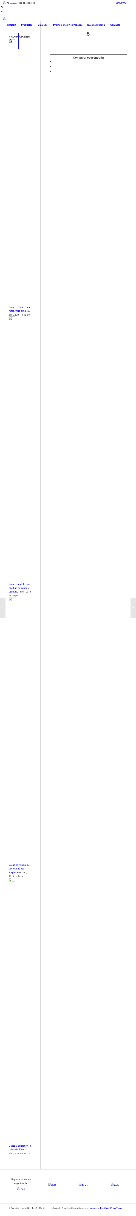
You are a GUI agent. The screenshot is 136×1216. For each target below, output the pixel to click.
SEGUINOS (121, 2)
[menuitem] (120, 3)
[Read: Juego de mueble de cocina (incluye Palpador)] (12, 600)
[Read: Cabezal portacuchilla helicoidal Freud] (12, 880)
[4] (2, 608)
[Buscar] (11, 41)
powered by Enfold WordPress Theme (106, 1207)
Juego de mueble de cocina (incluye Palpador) (19, 868)
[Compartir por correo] (54, 71)
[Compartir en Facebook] (54, 61)
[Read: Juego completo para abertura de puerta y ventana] (12, 319)
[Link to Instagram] (130, 2)
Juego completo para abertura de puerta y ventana (19, 587)
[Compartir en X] (54, 66)
